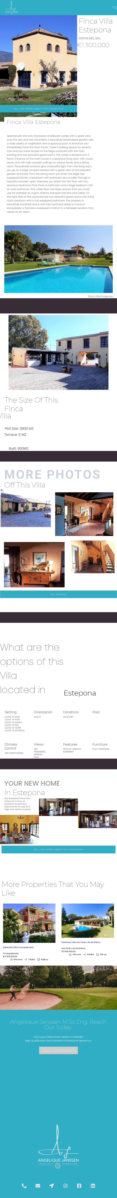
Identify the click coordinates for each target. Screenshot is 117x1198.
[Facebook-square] (79, 1186)
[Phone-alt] (24, 1186)
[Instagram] (65, 1186)
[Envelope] (38, 1186)
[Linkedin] (93, 1186)
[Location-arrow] (51, 1186)
